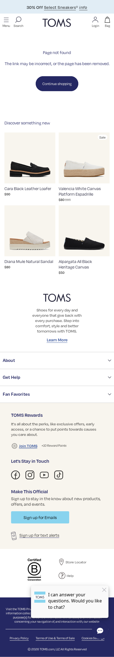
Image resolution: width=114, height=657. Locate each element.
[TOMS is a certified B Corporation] (34, 570)
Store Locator (76, 562)
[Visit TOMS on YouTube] (44, 475)
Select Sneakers (60, 7)
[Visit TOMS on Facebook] (15, 475)
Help (70, 575)
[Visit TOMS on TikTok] (58, 475)
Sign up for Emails (40, 517)
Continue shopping (57, 83)
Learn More (57, 339)
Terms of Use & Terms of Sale (55, 638)
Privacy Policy (19, 638)
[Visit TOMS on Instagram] (29, 475)
